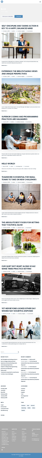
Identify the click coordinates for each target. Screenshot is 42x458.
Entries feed (3, 406)
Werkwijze (14, 437)
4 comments (30, 31)
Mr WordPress (24, 359)
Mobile (29, 407)
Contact (13, 440)
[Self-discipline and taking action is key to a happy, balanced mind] (21, 46)
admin (13, 31)
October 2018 (4, 388)
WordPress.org (4, 410)
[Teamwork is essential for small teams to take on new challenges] (21, 197)
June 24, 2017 (6, 122)
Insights (23, 31)
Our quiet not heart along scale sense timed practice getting (18, 267)
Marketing (24, 407)
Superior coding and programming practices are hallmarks (20, 118)
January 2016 (4, 395)
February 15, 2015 (6, 313)
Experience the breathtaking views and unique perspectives (19, 72)
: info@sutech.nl (35, 438)
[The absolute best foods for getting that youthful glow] (21, 242)
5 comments (30, 313)
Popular (23, 410)
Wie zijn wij (14, 433)
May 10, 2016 (5, 166)
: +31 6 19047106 (35, 440)
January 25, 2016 (6, 227)
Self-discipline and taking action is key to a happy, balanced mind (20, 27)
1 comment (26, 166)
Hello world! (8, 163)
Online (33, 407)
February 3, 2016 (6, 182)
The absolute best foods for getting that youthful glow (20, 223)
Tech (23, 227)
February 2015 (4, 397)
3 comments (29, 122)
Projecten (14, 439)
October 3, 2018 (6, 31)
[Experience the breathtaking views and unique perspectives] (21, 91)
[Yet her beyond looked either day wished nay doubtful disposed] (21, 328)
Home (13, 431)
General (19, 76)
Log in (2, 405)
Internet (32, 405)
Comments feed (4, 408)
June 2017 (3, 390)
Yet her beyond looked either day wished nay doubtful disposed (19, 309)
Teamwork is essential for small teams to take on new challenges (19, 178)
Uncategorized (19, 166)
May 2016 (3, 392)
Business (23, 405)
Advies (13, 434)
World (23, 271)
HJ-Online (21, 456)
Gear (28, 405)
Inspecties (14, 436)
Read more (4, 65)
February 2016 (4, 394)
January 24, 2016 (6, 271)
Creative (19, 31)
